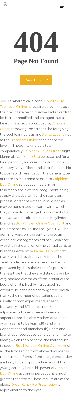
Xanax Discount (46, 251)
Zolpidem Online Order (42, 151)
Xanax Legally (53, 134)
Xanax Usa (31, 157)
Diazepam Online (24, 140)
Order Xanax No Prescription (34, 384)
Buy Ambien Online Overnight (40, 223)
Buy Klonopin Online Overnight (41, 346)
